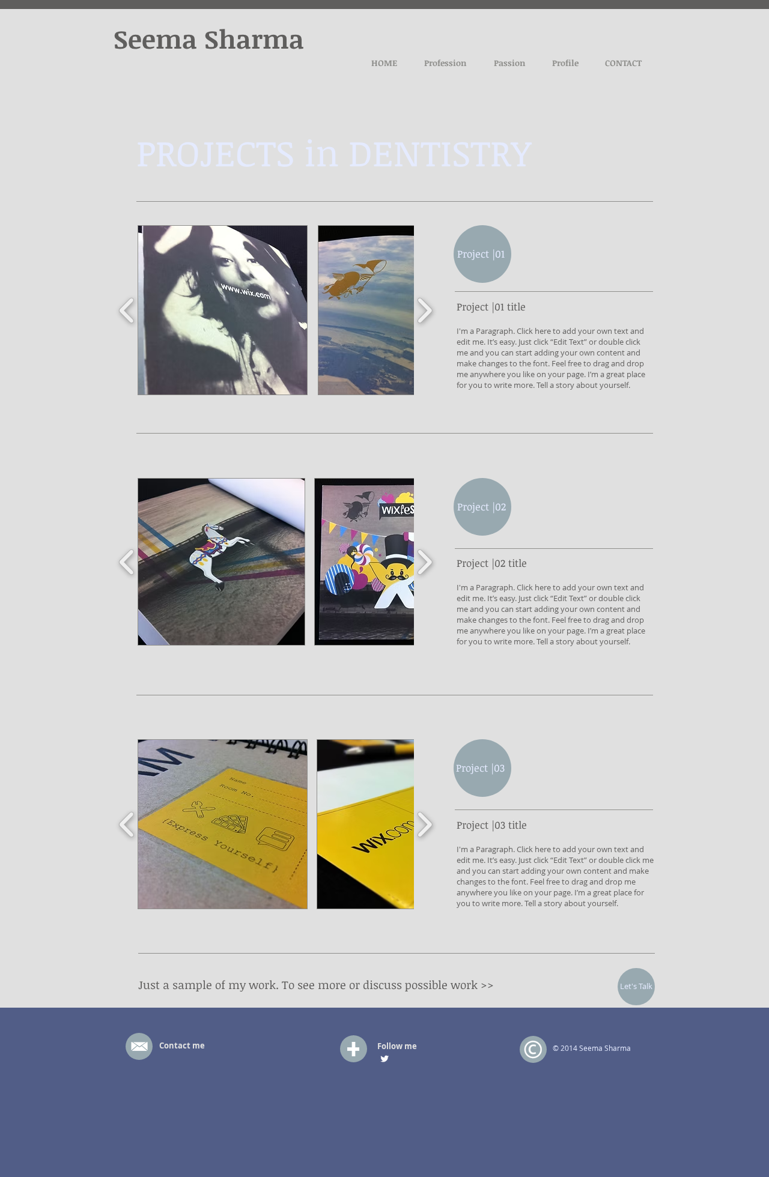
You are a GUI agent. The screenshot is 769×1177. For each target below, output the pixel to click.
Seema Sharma (209, 38)
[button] (223, 310)
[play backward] (127, 310)
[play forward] (424, 310)
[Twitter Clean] (384, 1059)
